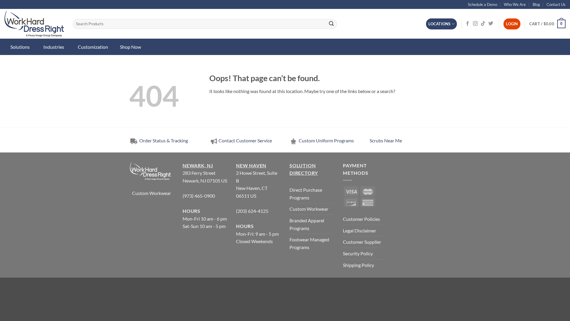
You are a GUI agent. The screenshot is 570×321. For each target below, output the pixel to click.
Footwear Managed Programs (309, 243)
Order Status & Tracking (163, 140)
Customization (93, 47)
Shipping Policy (358, 265)
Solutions (20, 47)
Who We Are (515, 4)
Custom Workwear (151, 193)
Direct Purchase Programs (305, 193)
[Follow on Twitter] (490, 23)
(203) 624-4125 (252, 211)
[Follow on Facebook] (467, 23)
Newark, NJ (198, 165)
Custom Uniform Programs (326, 140)
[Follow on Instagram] (475, 23)
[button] (547, 24)
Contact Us (556, 4)
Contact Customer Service (245, 140)
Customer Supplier (362, 242)
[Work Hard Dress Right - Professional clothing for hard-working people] (34, 24)
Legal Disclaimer (359, 230)
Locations (439, 23)
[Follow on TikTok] (483, 23)
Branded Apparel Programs (306, 224)
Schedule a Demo (482, 4)
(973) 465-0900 (199, 196)
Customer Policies (361, 219)
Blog (536, 4)
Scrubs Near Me (386, 140)
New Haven (251, 165)
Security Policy (358, 253)
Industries (53, 47)
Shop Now (130, 47)
